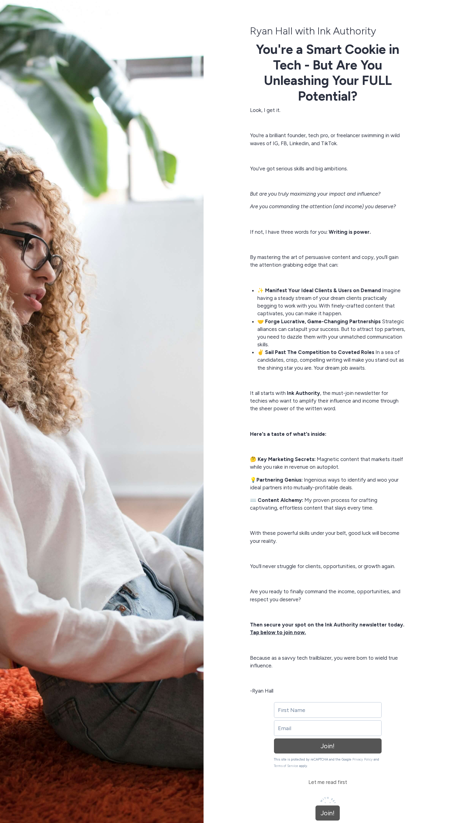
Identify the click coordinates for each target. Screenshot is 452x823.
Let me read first (327, 782)
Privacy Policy (362, 759)
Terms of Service (286, 766)
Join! (328, 746)
